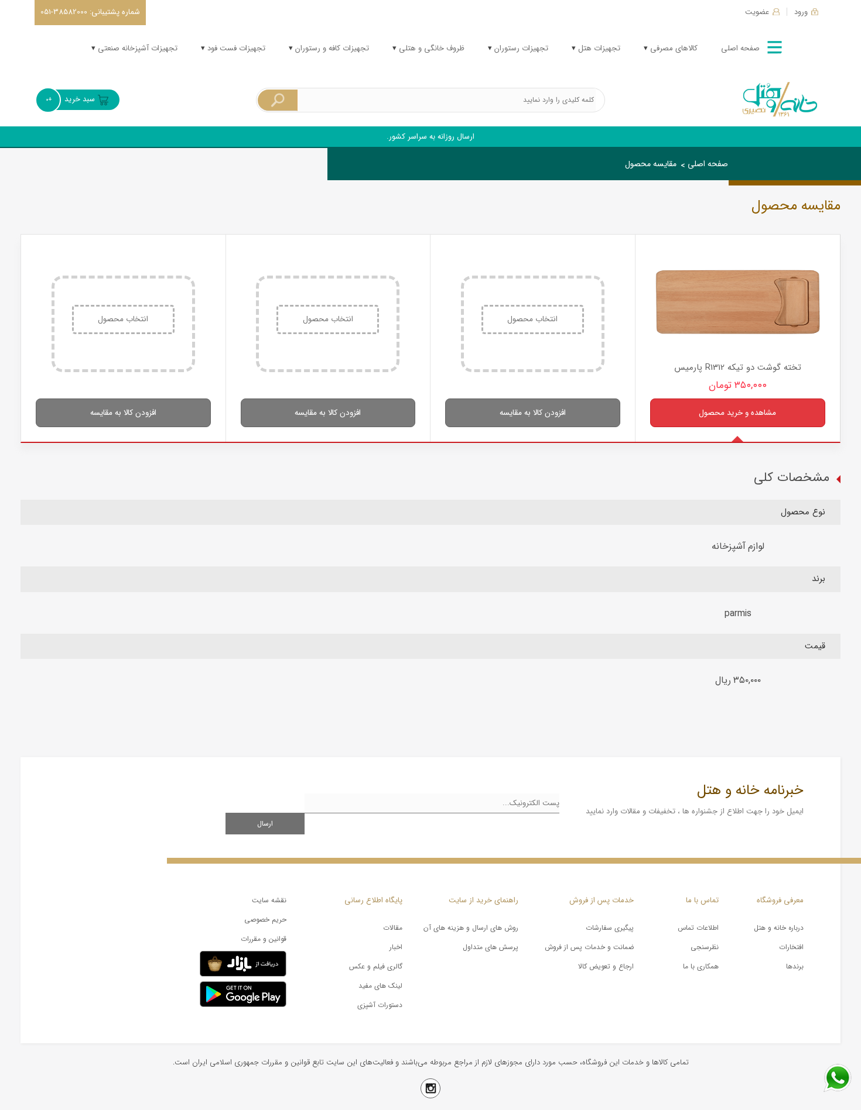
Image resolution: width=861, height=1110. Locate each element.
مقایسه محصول (650, 163)
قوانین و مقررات (263, 938)
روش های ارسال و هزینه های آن (470, 927)
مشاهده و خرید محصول (737, 413)
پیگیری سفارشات (610, 927)
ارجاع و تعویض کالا (606, 966)
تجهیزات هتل (598, 48)
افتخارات (791, 947)
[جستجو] (278, 100)
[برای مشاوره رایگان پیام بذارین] (837, 1077)
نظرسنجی (705, 947)
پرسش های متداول (490, 947)
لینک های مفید (380, 985)
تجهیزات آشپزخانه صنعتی (136, 48)
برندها (795, 966)
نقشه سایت (269, 900)
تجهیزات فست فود (235, 48)
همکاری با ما (701, 966)
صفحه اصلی (740, 48)
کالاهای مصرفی (673, 48)
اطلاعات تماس (698, 927)
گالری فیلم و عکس (375, 966)
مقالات (392, 927)
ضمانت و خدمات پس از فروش (589, 947)
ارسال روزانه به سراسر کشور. (430, 136)
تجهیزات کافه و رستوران (331, 48)
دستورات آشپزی (379, 1005)
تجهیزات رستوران (520, 48)
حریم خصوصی (265, 919)
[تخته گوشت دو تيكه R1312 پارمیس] (738, 302)
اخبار (396, 947)
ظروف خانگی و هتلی (430, 48)
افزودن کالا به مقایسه (533, 413)
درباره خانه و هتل (779, 927)
